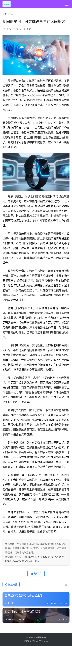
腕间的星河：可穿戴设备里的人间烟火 (44, 556)
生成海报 (12, 584)
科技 (29, 29)
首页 (5, 14)
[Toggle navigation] (66, 4)
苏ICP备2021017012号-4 (36, 641)
